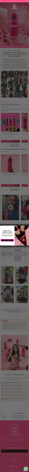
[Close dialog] (28, 226)
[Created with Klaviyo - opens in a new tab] (14, 245)
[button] (1, 6)
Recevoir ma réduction (7, 240)
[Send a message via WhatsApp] (25, 468)
